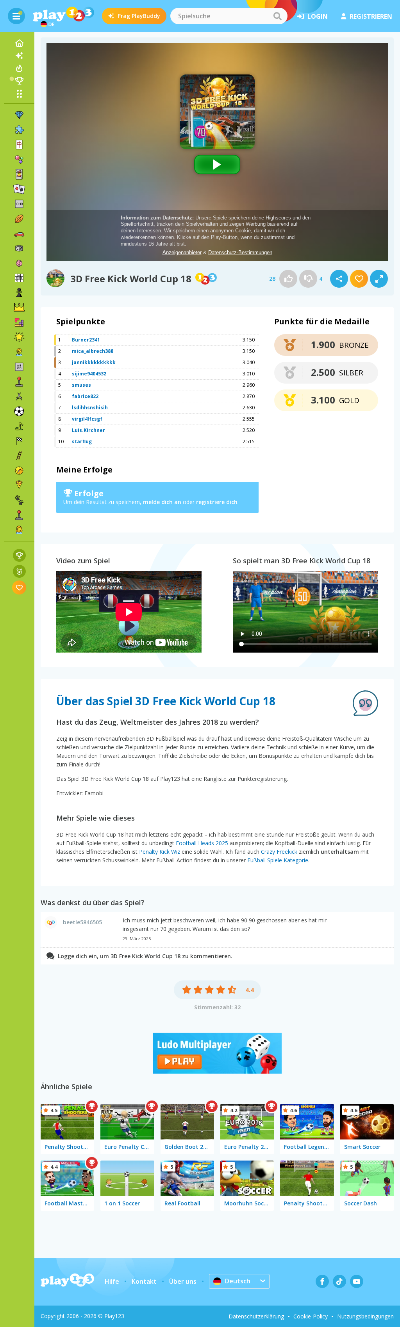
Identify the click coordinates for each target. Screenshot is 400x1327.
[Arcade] (19, 381)
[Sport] (19, 218)
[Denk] (19, 263)
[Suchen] (277, 16)
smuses (81, 385)
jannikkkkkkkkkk (94, 362)
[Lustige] (19, 337)
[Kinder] (19, 352)
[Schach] (19, 292)
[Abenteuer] (19, 470)
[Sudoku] (19, 278)
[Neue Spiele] (19, 55)
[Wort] (19, 366)
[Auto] (19, 233)
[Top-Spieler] (19, 80)
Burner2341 (86, 339)
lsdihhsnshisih (90, 407)
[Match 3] (19, 115)
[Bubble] (19, 159)
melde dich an (162, 502)
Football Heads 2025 (202, 843)
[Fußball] (19, 411)
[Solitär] (19, 189)
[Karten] (19, 174)
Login (317, 16)
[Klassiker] (19, 426)
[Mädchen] (19, 529)
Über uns (182, 1281)
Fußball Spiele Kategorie (277, 860)
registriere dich (217, 502)
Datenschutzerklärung (256, 1316)
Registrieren (371, 16)
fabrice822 (85, 396)
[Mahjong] (19, 144)
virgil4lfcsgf (87, 419)
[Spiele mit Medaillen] (19, 571)
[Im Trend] (19, 68)
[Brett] (19, 248)
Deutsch (237, 1281)
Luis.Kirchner (88, 430)
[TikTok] (339, 1281)
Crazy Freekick (279, 851)
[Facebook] (322, 1281)
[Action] (19, 396)
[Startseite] (19, 43)
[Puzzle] (19, 129)
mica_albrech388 (92, 351)
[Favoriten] (19, 587)
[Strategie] (19, 307)
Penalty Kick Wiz (159, 851)
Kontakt (144, 1281)
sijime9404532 (89, 373)
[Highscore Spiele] (19, 555)
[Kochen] (19, 485)
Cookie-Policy (310, 1316)
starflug (82, 441)
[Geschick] (19, 455)
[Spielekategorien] (19, 93)
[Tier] (19, 500)
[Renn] (19, 440)
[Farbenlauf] (217, 1071)
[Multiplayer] (19, 515)
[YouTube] (356, 1281)
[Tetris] (19, 322)
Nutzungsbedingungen (365, 1316)
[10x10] (19, 203)
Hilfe (112, 1281)
